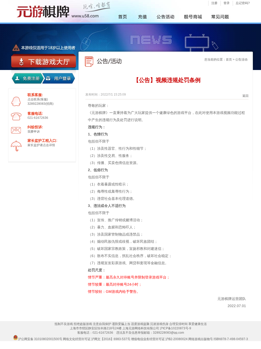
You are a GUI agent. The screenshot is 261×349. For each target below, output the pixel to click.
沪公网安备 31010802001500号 (40, 339)
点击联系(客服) (38, 99)
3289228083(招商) (41, 104)
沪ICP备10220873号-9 (175, 328)
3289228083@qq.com (168, 332)
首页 (229, 59)
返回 (245, 96)
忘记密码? (243, 3)
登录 (227, 3)
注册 (214, 3)
